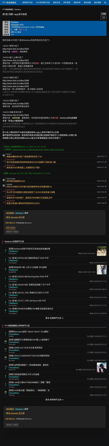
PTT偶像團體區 (8, 9)
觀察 (16, 213)
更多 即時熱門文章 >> (54, 400)
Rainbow (18, 9)
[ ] (13, 251)
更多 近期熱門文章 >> (54, 318)
